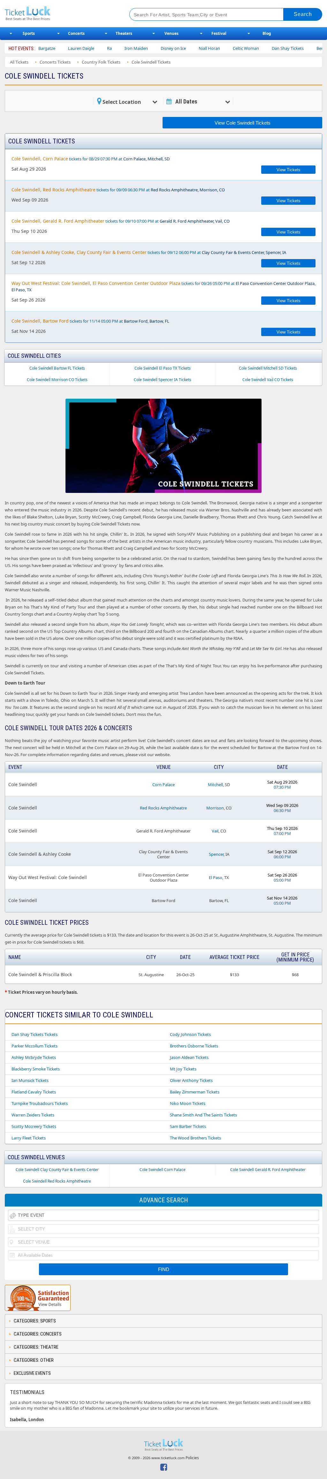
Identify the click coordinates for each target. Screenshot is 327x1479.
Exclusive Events (32, 1373)
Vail (215, 831)
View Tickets (288, 169)
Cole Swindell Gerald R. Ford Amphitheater (268, 1169)
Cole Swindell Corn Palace (163, 1169)
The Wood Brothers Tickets (195, 1138)
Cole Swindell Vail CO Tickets (267, 379)
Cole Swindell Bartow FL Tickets (57, 368)
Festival (218, 33)
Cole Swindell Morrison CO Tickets (57, 379)
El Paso (215, 877)
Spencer (216, 854)
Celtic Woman (228, 48)
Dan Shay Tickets (270, 48)
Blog (266, 33)
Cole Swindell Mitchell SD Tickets (268, 368)
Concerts (76, 33)
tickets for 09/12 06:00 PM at (148, 252)
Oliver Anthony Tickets (191, 1080)
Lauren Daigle (63, 48)
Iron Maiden (118, 48)
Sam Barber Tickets (188, 1126)
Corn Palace (163, 784)
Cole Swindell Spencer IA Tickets (162, 379)
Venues (171, 33)
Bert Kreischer (312, 48)
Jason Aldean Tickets (189, 1057)
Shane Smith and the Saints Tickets (203, 1115)
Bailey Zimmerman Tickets (194, 1092)
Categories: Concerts (38, 1334)
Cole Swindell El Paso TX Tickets (162, 368)
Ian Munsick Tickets (30, 1080)
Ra (91, 48)
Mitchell (215, 784)
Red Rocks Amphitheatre (163, 808)
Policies (192, 1457)
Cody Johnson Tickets (190, 1034)
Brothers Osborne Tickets (194, 1046)
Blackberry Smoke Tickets (35, 1069)
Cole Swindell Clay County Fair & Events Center (57, 1169)
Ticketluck (60, 13)
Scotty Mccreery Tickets (33, 1126)
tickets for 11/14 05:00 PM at (90, 321)
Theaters (124, 33)
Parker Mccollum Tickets (34, 1046)
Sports (29, 33)
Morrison (215, 808)
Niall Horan (191, 48)
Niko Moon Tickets (187, 1103)
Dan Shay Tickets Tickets (34, 1034)
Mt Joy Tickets (183, 1069)
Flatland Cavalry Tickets (33, 1092)
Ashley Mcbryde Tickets (33, 1057)
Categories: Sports (35, 1321)
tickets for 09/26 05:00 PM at (163, 286)
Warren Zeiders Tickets (32, 1115)
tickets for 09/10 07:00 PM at (120, 221)
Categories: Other (34, 1360)
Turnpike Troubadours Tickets (39, 1103)
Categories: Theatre (36, 1347)
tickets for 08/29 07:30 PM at (90, 159)
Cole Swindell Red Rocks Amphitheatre (57, 1181)
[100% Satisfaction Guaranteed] (38, 1298)
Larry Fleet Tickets (28, 1138)
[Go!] (303, 14)
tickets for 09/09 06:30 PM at (118, 190)
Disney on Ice (155, 48)
